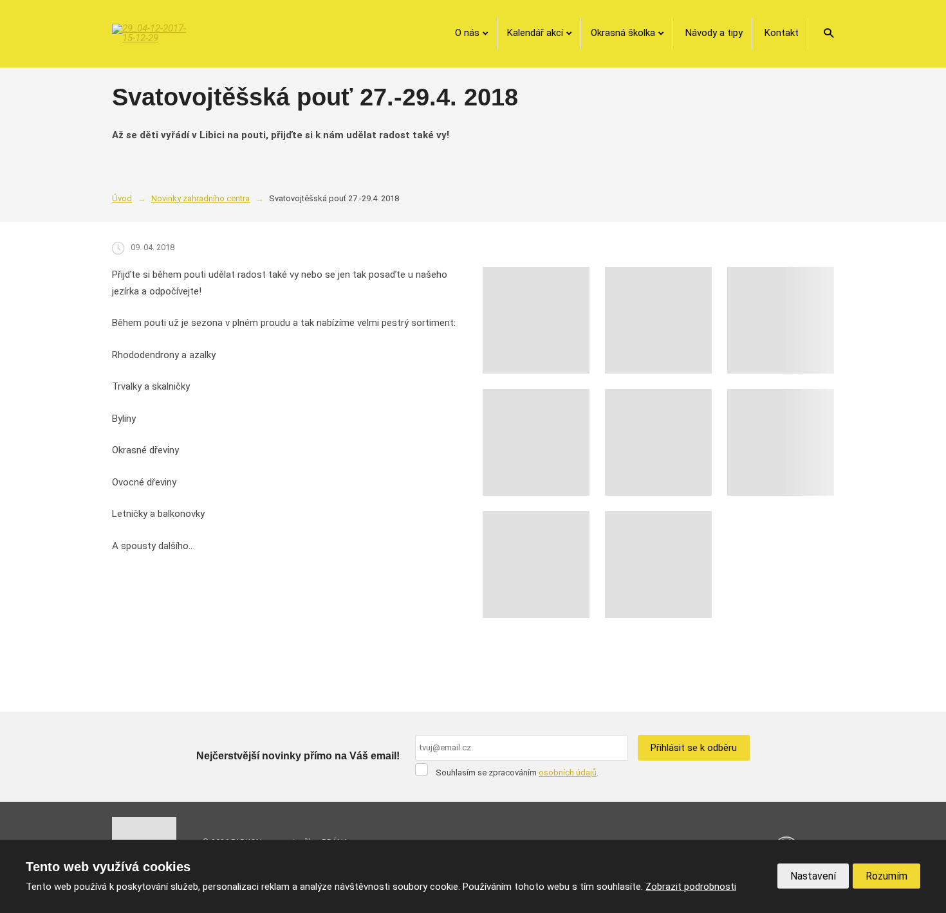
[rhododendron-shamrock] (658, 320)
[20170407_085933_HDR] (536, 442)
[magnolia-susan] (780, 442)
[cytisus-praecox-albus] (658, 442)
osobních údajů (568, 772)
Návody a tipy (714, 33)
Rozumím (886, 876)
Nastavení (813, 876)
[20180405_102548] (658, 564)
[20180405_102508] (536, 320)
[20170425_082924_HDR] (536, 564)
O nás (467, 33)
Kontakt (782, 33)
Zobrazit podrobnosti (690, 886)
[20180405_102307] (780, 320)
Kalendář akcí (535, 33)
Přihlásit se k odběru (694, 748)
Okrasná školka (623, 33)
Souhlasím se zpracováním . (517, 772)
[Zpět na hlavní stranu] (150, 33)
